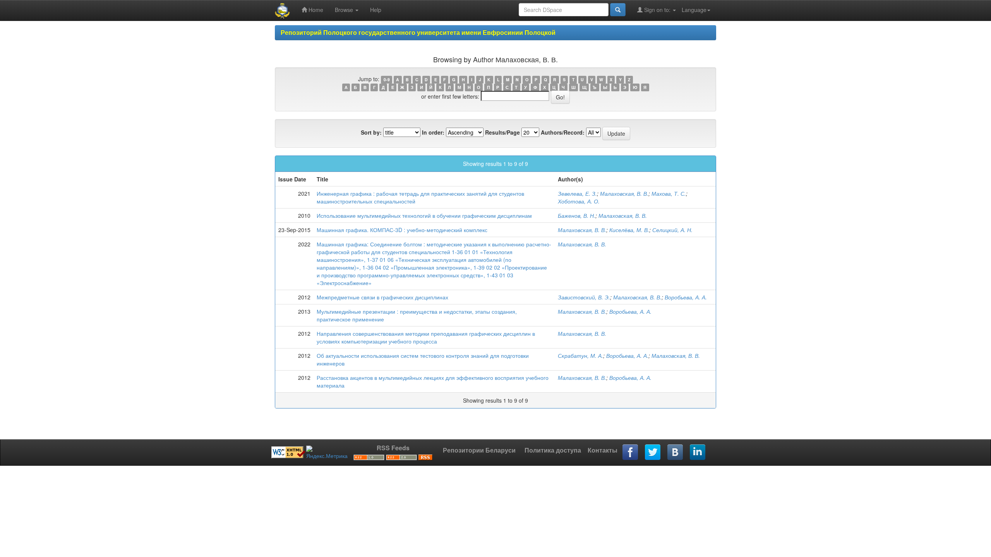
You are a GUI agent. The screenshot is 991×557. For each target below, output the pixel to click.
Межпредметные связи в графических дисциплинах (382, 297)
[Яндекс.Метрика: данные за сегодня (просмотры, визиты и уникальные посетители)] (327, 453)
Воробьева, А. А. (686, 297)
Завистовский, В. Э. (584, 297)
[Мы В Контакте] (675, 452)
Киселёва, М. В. (629, 230)
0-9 (387, 79)
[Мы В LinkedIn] (698, 452)
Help (375, 10)
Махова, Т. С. (669, 193)
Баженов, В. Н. (576, 215)
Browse (345, 10)
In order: (433, 132)
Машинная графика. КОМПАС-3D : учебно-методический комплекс (402, 230)
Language (694, 10)
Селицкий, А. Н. (672, 230)
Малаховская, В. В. (624, 193)
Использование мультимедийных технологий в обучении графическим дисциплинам (424, 215)
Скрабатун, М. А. (580, 355)
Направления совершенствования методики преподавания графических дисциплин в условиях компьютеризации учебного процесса (426, 337)
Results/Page (502, 132)
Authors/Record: (563, 132)
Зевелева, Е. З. (577, 193)
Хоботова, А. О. (579, 201)
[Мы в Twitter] (653, 452)
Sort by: (371, 132)
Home (315, 10)
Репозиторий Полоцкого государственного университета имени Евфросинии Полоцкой (418, 32)
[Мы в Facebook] (630, 452)
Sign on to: (657, 10)
